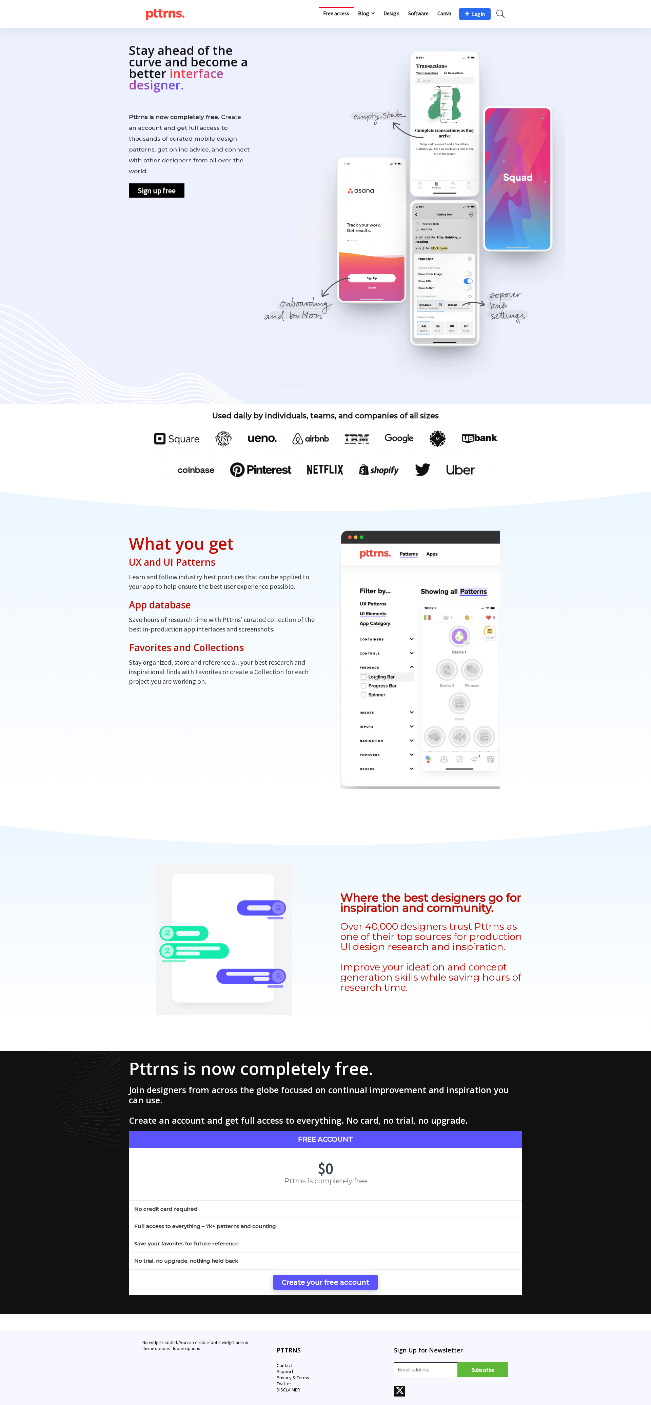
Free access (336, 13)
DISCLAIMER (288, 1390)
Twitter (284, 1384)
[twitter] (399, 1391)
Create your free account (325, 1282)
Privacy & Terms (293, 1377)
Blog (363, 13)
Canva (444, 13)
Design (391, 13)
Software (418, 13)
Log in (478, 14)
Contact (285, 1365)
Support (285, 1371)
